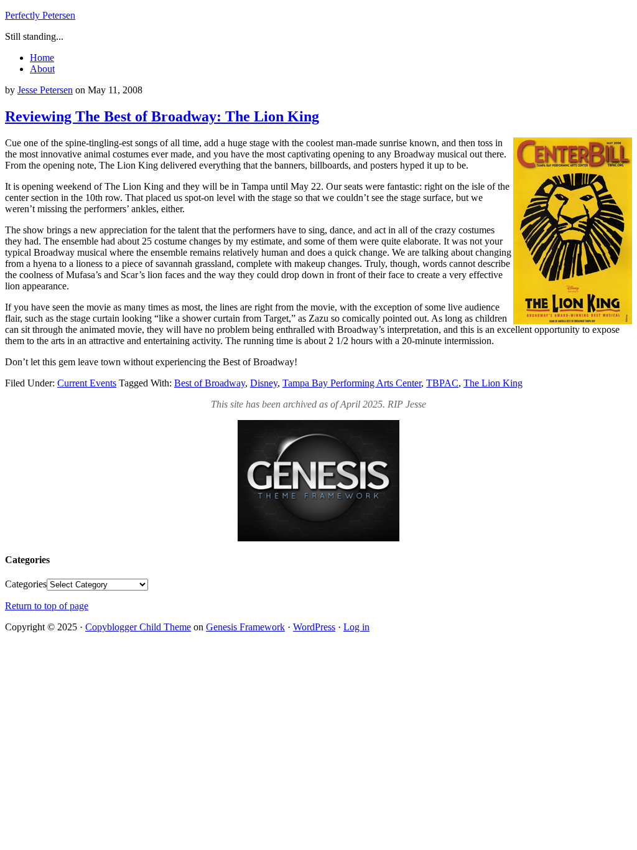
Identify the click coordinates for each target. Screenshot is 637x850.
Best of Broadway (209, 383)
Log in (356, 627)
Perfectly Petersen (40, 15)
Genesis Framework (245, 627)
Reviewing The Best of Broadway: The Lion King (162, 116)
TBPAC (442, 383)
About (42, 68)
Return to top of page (46, 605)
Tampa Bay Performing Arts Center (351, 383)
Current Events (86, 383)
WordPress (314, 627)
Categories (26, 584)
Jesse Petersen (45, 90)
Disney (263, 383)
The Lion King (493, 383)
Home (42, 57)
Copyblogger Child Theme (138, 627)
